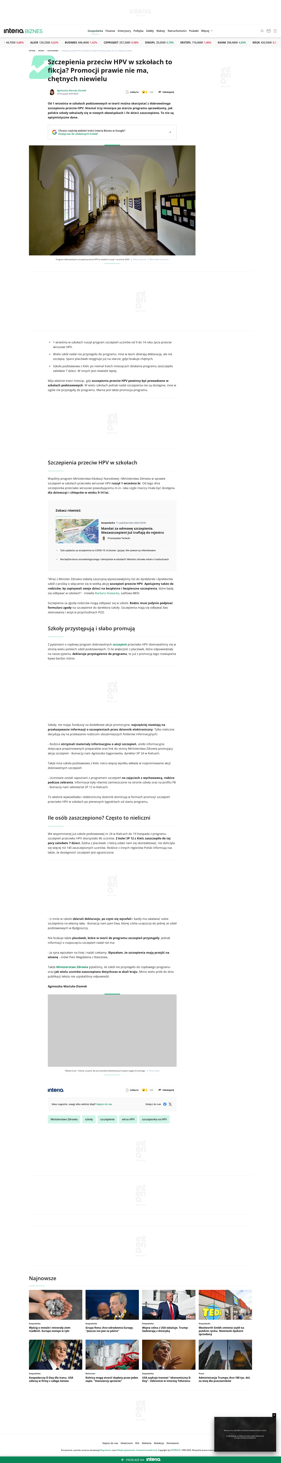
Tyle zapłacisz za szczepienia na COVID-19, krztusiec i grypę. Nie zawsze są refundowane (108, 550)
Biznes (41, 50)
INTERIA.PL (175, 1450)
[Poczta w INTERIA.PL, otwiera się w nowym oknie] (268, 31)
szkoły (89, 1119)
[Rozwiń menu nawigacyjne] (275, 31)
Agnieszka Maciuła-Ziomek (71, 90)
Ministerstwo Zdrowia (64, 1119)
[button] (150, 31)
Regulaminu (106, 1450)
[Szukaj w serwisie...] (262, 31)
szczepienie (107, 1119)
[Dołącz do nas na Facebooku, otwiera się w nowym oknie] (164, 1104)
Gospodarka (52, 50)
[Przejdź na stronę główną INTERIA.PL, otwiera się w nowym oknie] (14, 30)
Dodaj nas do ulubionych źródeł (91, 133)
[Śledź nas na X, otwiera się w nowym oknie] (170, 1104)
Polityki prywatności (126, 1450)
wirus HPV (128, 1119)
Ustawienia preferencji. (147, 1450)
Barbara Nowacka (107, 593)
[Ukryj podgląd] (274, 1415)
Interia (32, 50)
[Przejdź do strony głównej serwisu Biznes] (33, 30)
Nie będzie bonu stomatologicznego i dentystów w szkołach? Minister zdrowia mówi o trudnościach (114, 559)
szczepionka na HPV (154, 1119)
